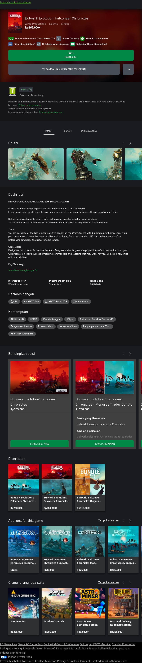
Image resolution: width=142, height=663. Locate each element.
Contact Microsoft (45, 661)
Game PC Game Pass (30, 644)
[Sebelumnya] (123, 143)
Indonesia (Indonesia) (13, 652)
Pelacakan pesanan (117, 648)
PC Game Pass (8, 644)
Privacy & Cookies (68, 661)
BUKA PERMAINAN (105, 443)
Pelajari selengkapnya (30, 105)
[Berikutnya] (130, 143)
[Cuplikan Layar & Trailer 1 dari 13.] (36, 164)
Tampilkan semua (108, 520)
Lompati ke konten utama (15, 2)
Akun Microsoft (46, 648)
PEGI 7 (24, 90)
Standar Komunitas (123, 644)
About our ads (118, 661)
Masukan (105, 644)
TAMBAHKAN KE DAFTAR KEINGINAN (66, 69)
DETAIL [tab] (49, 131)
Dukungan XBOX (90, 644)
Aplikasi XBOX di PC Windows (61, 644)
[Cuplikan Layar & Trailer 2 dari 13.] (94, 164)
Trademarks (103, 661)
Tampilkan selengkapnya (21, 270)
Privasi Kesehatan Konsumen (17, 661)
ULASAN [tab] (67, 131)
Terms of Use (87, 661)
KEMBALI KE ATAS (39, 443)
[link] (23, 487)
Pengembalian (97, 648)
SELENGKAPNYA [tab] (89, 131)
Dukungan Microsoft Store (72, 648)
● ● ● (128, 69)
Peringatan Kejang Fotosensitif (18, 648)
